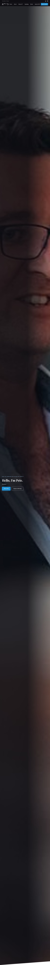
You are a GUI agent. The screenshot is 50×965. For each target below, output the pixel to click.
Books (31, 4)
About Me (6, 488)
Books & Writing (17, 488)
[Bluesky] (45, 1)
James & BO (37, 4)
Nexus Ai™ (21, 4)
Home (11, 4)
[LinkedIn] (47, 1)
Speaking (26, 4)
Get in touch (44, 4)
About (15, 4)
